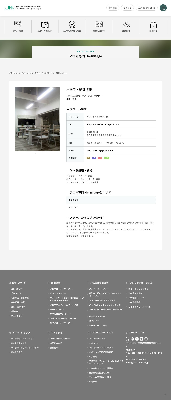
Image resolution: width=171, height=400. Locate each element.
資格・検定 (18, 30)
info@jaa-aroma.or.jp (137, 362)
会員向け (153, 30)
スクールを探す (45, 30)
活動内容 (126, 30)
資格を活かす (99, 30)
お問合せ (127, 7)
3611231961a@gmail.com (100, 150)
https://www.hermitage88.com (103, 124)
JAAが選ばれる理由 (72, 30)
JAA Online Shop (146, 7)
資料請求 (113, 7)
